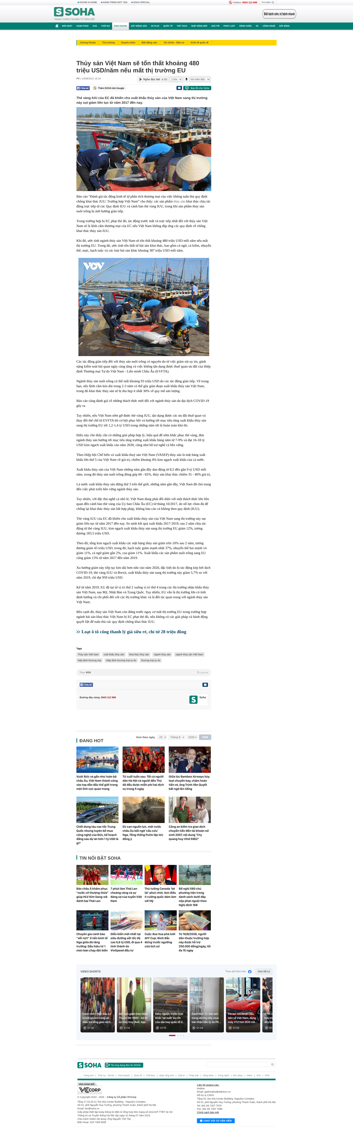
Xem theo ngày (145, 737)
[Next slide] (267, 1006)
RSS (267, 1076)
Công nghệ (269, 26)
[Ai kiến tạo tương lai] (278, 14)
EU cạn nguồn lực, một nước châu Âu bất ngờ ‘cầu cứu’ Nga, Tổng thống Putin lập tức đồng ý (143, 833)
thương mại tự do (150, 660)
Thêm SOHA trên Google (111, 88)
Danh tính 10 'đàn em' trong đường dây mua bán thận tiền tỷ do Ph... (206, 1018)
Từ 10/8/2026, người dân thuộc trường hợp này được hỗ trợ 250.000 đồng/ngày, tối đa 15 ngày (195, 942)
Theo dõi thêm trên (235, 971)
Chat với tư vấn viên (217, 1120)
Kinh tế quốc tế (199, 42)
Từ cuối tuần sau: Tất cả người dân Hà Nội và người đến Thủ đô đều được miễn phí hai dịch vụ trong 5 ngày (143, 783)
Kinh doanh (120, 26)
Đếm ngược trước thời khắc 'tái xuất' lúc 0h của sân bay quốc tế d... (170, 1018)
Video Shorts (90, 971)
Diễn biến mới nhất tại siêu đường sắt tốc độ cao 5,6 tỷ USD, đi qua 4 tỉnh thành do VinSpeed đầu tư (126, 942)
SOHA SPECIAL (141, 2)
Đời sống (284, 26)
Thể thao (182, 26)
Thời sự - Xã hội (106, 1076)
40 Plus (155, 26)
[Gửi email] (179, 88)
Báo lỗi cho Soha (200, 88)
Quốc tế (168, 26)
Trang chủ (89, 1076)
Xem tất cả (264, 971)
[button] (172, 1035)
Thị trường (108, 42)
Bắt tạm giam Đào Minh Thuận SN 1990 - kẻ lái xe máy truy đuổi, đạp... (133, 1018)
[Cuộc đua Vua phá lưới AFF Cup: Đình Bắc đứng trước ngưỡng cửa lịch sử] (161, 920)
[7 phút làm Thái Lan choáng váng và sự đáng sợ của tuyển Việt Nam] (127, 875)
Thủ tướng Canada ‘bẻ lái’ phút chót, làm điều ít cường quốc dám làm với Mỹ (160, 895)
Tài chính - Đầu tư (173, 42)
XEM (205, 737)
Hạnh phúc (82, 26)
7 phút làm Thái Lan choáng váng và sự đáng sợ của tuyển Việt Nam (126, 895)
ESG (95, 26)
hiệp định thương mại (89, 660)
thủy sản (179, 201)
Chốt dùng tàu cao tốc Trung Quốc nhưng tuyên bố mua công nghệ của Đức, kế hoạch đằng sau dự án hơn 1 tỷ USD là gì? (97, 835)
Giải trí (215, 26)
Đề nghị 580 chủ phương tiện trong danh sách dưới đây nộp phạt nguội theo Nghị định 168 (193, 897)
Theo (143, 672)
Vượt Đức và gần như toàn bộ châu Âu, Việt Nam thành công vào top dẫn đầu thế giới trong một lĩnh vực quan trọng (97, 783)
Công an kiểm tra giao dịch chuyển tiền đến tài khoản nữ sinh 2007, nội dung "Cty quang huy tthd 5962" (189, 833)
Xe (257, 26)
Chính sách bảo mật (208, 1112)
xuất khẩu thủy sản (114, 654)
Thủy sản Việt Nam (88, 654)
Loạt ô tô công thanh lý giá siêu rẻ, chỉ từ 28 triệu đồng (134, 631)
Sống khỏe (245, 26)
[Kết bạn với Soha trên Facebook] (193, 700)
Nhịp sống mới (199, 26)
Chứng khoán (88, 42)
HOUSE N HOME (88, 2)
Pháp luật (229, 26)
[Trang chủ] (74, 14)
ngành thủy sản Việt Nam (189, 654)
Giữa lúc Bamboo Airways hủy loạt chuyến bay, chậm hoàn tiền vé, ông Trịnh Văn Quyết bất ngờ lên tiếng (189, 783)
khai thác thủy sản (139, 654)
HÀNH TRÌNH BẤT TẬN (115, 2)
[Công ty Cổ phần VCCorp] (126, 1088)
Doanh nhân (128, 42)
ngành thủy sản (162, 654)
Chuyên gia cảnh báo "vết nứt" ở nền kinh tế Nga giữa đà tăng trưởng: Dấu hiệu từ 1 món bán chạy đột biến (92, 942)
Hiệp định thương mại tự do (121, 660)
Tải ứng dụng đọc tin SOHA (126, 1065)
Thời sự (105, 26)
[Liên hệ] (205, 685)
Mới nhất (67, 26)
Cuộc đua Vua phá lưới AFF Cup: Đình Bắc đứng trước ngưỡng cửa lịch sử (160, 940)
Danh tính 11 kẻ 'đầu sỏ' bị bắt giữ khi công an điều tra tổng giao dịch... (98, 1018)
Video (249, 1076)
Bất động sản (139, 26)
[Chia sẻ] (83, 88)
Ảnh (259, 1076)
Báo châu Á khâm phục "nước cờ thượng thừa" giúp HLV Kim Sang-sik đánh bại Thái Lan (92, 895)
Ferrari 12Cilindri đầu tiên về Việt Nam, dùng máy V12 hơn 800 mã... (242, 1018)
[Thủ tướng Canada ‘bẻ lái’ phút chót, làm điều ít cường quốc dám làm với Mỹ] (161, 875)
